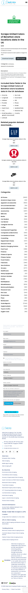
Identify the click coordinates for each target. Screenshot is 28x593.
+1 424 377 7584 (8, 446)
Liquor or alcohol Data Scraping (10, 498)
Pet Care (4, 292)
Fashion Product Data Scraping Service (12, 537)
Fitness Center (6, 257)
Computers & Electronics (9, 233)
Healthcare (5, 271)
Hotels (3, 279)
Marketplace (5, 282)
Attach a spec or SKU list (11, 399)
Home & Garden (6, 276)
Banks (3, 216)
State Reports (5, 303)
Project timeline (7, 375)
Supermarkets (6, 306)
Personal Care (5, 290)
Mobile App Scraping (7, 463)
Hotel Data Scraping (7, 495)
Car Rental (4, 222)
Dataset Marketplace (8, 504)
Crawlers (5, 514)
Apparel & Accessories (7, 66)
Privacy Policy (5, 589)
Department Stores (7, 241)
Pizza (2, 298)
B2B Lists (4, 214)
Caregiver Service (7, 224)
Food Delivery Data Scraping (9, 475)
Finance (3, 252)
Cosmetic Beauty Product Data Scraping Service (13, 533)
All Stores (11, 64)
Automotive (5, 211)
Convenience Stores (8, 235)
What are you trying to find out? (11, 388)
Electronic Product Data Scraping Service (13, 530)
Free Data (4, 263)
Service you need (7, 362)
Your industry (6, 369)
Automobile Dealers (7, 208)
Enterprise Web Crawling (8, 458)
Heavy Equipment (7, 273)
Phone (5, 344)
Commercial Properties (9, 230)
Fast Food (4, 249)
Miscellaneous (6, 284)
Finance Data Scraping (8, 500)
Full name (6, 331)
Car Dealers (5, 219)
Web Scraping (6, 461)
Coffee (3, 227)
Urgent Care (5, 311)
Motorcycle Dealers (7, 287)
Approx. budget (6, 382)
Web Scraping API (6, 466)
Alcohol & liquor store (8, 200)
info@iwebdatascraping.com (11, 448)
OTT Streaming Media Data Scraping (12, 490)
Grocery (3, 268)
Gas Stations (5, 265)
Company (5, 351)
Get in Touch (21, 58)
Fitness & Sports (6, 254)
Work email (6, 338)
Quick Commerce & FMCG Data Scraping (13, 480)
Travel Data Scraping (7, 485)
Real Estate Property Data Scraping (11, 487)
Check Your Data (15, 589)
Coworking (4, 238)
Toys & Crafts (5, 309)
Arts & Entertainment (8, 205)
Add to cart (14, 146)
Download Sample (7, 58)
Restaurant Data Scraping (9, 482)
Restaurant (5, 301)
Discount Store (6, 243)
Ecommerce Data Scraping (9, 472)
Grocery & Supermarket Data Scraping (12, 477)
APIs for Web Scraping (9, 520)
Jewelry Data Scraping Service (10, 539)
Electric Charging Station (9, 246)
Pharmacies (5, 295)
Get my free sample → (11, 412)
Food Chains (5, 260)
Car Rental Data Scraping (9, 493)
